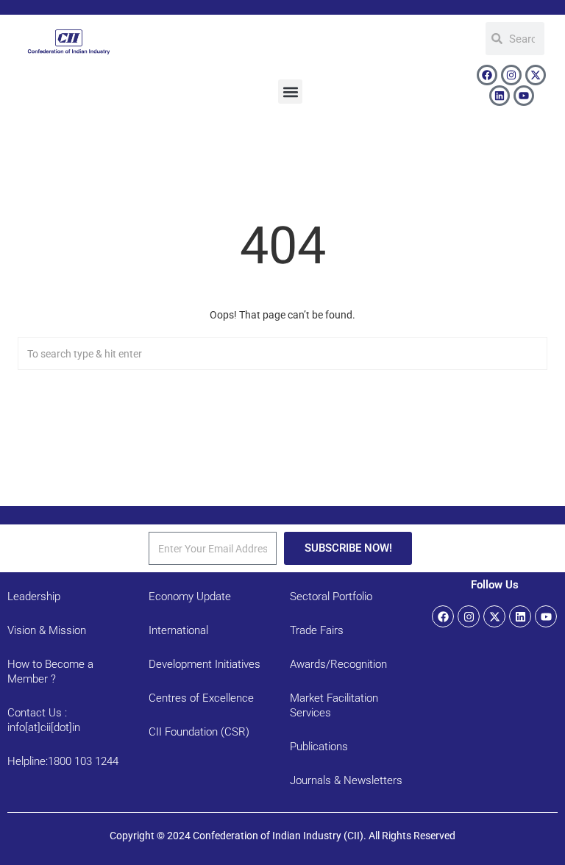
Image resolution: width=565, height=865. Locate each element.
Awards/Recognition (338, 664)
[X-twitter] (535, 75)
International (178, 630)
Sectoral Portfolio (331, 596)
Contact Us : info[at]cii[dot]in (43, 720)
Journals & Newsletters (346, 780)
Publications (319, 746)
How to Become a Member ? (50, 672)
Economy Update (190, 596)
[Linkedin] (499, 95)
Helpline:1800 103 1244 (62, 761)
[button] (290, 91)
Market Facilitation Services (334, 705)
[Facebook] (487, 75)
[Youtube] (524, 95)
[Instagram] (511, 75)
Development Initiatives (204, 664)
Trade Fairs (317, 630)
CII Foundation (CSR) (199, 731)
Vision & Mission (46, 630)
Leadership (33, 596)
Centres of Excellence (201, 698)
